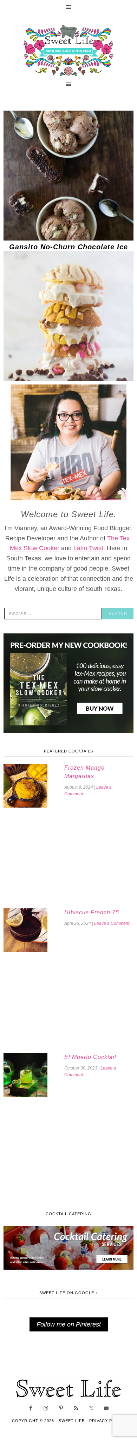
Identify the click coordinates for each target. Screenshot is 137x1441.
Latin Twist (88, 548)
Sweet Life (68, 51)
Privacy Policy (107, 1421)
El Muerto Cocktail (90, 1057)
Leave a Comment (111, 923)
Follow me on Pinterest (69, 1324)
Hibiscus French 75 (91, 912)
